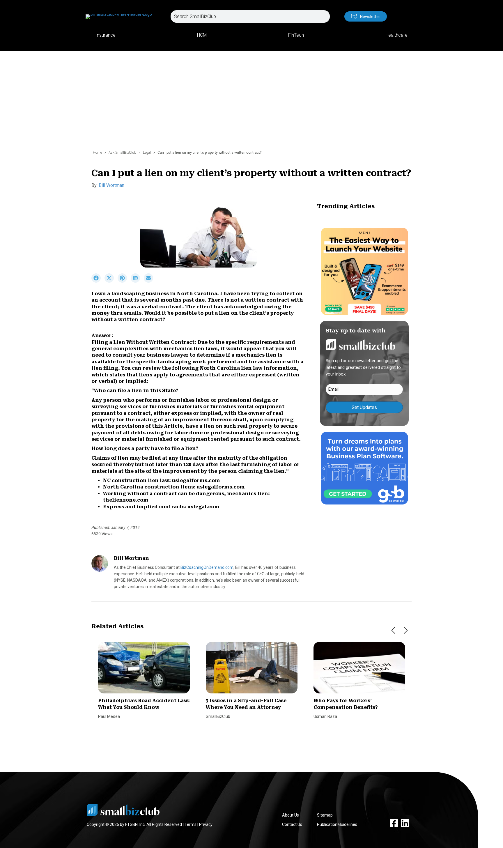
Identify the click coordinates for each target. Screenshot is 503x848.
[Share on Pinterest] (124, 281)
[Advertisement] (251, 103)
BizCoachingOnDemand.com (206, 567)
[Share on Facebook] (98, 281)
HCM (202, 35)
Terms (190, 824)
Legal (147, 153)
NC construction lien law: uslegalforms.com (161, 480)
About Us (290, 815)
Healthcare (396, 35)
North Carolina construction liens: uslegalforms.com (174, 487)
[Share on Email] (150, 281)
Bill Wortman (111, 185)
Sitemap (325, 815)
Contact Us (292, 824)
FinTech (296, 35)
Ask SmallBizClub (122, 153)
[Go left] (393, 630)
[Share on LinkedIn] (137, 281)
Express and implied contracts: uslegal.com (161, 506)
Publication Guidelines (337, 824)
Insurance (105, 35)
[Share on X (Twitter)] (111, 281)
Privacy (205, 824)
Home (97, 153)
